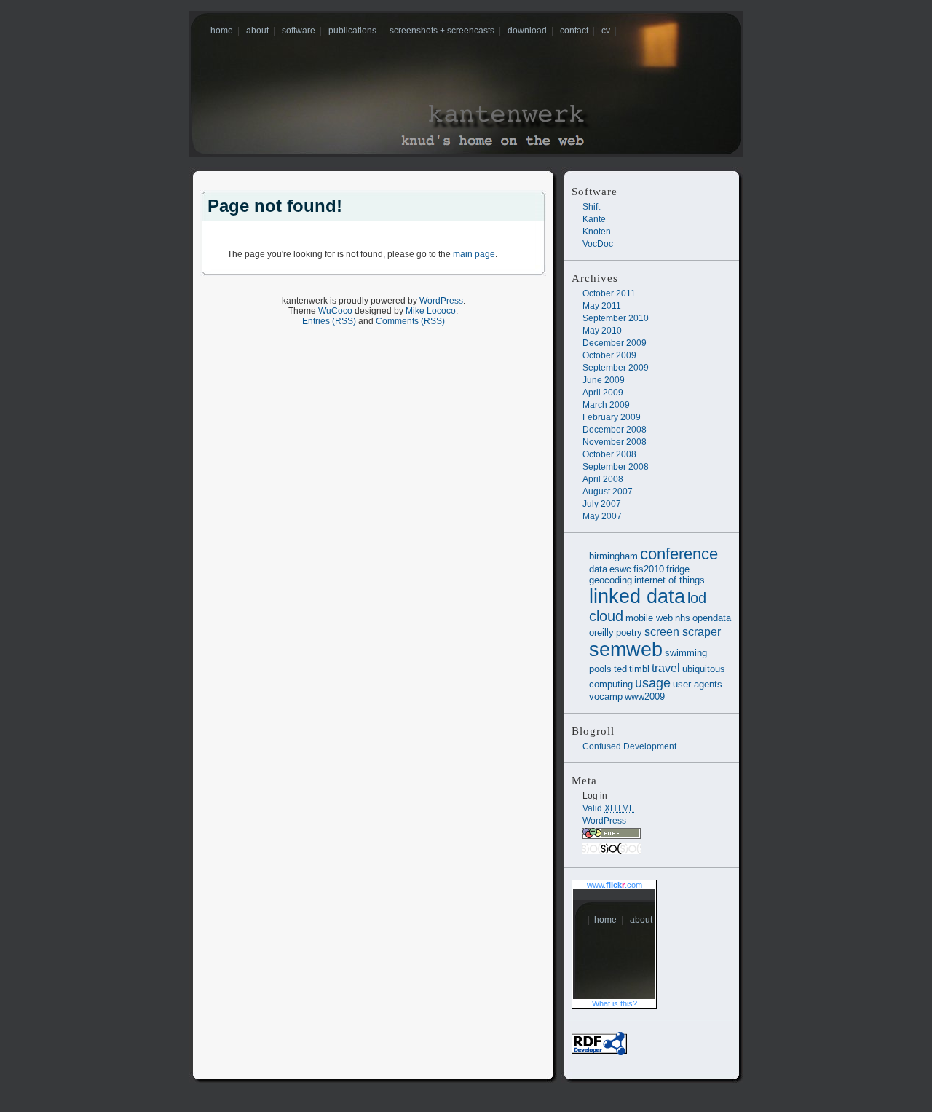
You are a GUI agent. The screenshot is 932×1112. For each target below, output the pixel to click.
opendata (711, 617)
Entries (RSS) (329, 321)
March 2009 (606, 405)
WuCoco (335, 311)
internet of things (669, 580)
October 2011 (609, 293)
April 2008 (602, 479)
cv (605, 30)
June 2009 (603, 380)
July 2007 (601, 504)
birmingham (613, 556)
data (598, 569)
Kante (594, 219)
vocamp (606, 696)
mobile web (649, 617)
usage (653, 682)
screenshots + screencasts (442, 30)
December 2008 (614, 430)
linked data (637, 596)
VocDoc (597, 244)
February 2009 (611, 417)
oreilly (601, 632)
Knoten (596, 231)
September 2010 (615, 318)
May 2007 (602, 516)
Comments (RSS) (410, 321)
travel (666, 667)
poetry (629, 632)
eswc (620, 569)
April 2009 (602, 392)
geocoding (610, 580)
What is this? (614, 1003)
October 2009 (609, 355)
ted (620, 668)
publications (352, 30)
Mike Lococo (431, 311)
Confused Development (629, 746)
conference (679, 554)
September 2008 (615, 467)
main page (474, 254)
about (257, 30)
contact (574, 30)
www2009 (645, 696)
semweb (626, 650)
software (298, 30)
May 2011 (601, 306)
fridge (678, 569)
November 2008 (614, 442)
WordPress (604, 821)
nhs (682, 617)
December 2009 (614, 343)
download (527, 30)
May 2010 (602, 331)
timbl (639, 668)
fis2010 (648, 569)
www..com (614, 884)
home (221, 30)
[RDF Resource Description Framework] (599, 1052)
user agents (697, 684)
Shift (591, 207)
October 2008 (609, 454)
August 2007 (607, 491)
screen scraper (682, 631)
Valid (608, 808)
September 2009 (615, 368)
